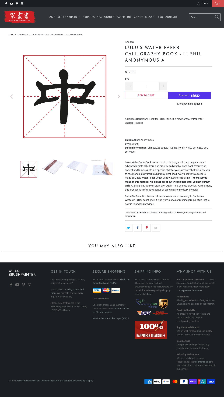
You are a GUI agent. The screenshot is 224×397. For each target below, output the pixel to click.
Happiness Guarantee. (191, 290)
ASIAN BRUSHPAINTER (28, 380)
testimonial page (202, 361)
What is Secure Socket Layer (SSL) (110, 318)
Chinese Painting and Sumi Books (166, 212)
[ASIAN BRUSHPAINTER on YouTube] (11, 3)
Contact (171, 17)
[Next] (118, 96)
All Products (143, 212)
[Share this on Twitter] (128, 227)
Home (51, 17)
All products (67, 17)
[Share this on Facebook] (138, 227)
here (149, 294)
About (138, 17)
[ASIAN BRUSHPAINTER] (20, 17)
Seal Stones (105, 17)
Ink (129, 17)
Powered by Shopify (83, 380)
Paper (121, 17)
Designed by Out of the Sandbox (56, 380)
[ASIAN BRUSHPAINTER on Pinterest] (16, 3)
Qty (127, 79)
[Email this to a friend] (156, 227)
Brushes (89, 17)
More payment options (189, 103)
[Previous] (12, 96)
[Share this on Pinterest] (147, 227)
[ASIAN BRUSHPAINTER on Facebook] (5, 3)
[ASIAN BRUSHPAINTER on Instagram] (21, 3)
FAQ (160, 17)
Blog (149, 17)
